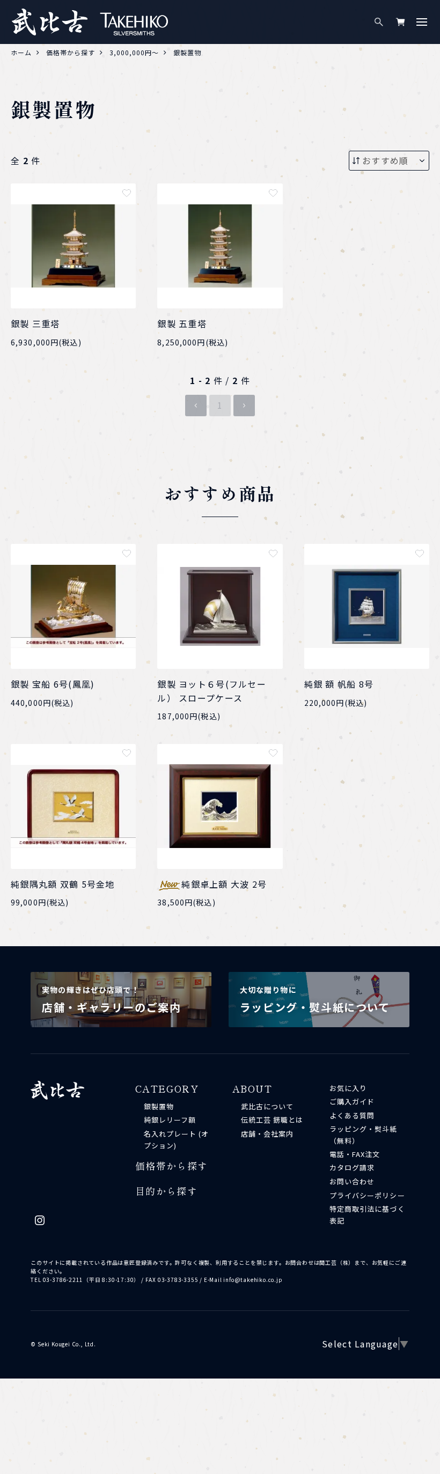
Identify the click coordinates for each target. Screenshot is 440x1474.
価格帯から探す (171, 1166)
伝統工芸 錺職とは (272, 1120)
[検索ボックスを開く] (378, 22)
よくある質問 (352, 1115)
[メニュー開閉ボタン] (421, 22)
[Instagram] (39, 1223)
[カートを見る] (400, 22)
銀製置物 (159, 1106)
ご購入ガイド (352, 1101)
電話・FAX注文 (354, 1154)
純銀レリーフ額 (170, 1120)
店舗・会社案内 (267, 1134)
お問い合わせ (352, 1181)
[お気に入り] (126, 193)
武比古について (267, 1106)
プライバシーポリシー (367, 1195)
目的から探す (166, 1191)
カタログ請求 (352, 1167)
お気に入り (348, 1088)
